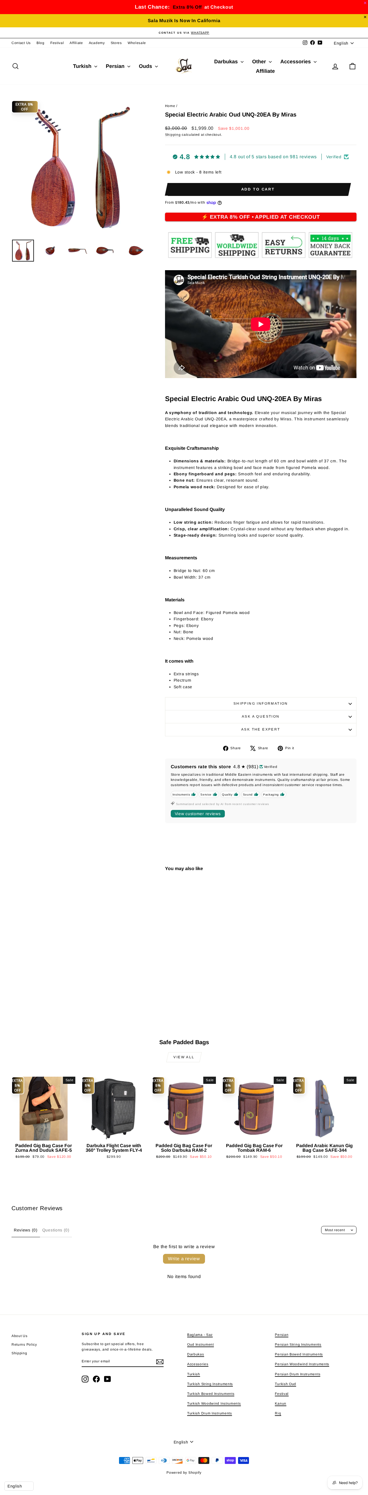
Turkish (83, 66)
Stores (116, 43)
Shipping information (260, 703)
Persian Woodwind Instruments (302, 1364)
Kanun (280, 1403)
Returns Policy (24, 1345)
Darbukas (226, 61)
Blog (41, 43)
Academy (97, 43)
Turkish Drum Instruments (209, 1413)
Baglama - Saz (200, 1335)
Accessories (296, 61)
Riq (278, 1413)
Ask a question (261, 716)
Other (259, 61)
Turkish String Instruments (210, 1384)
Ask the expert (260, 729)
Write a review (184, 1258)
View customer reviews (198, 813)
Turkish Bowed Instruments (211, 1394)
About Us (20, 1336)
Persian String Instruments (298, 1345)
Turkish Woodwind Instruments (214, 1403)
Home (170, 106)
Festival (57, 43)
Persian (116, 66)
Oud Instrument (200, 1345)
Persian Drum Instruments (297, 1374)
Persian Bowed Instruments (299, 1354)
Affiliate (76, 43)
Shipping (173, 135)
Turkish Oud (285, 1384)
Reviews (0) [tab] (26, 1230)
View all (183, 1057)
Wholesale (137, 43)
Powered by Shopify (184, 1473)
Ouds (146, 66)
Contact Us (21, 43)
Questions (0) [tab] (56, 1230)
